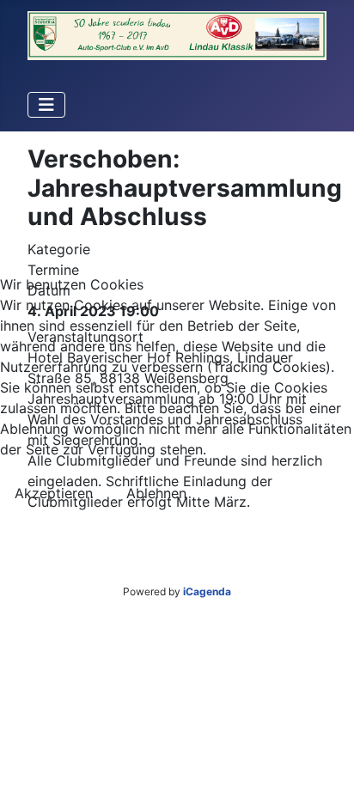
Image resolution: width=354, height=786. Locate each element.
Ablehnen (156, 493)
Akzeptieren (54, 493)
